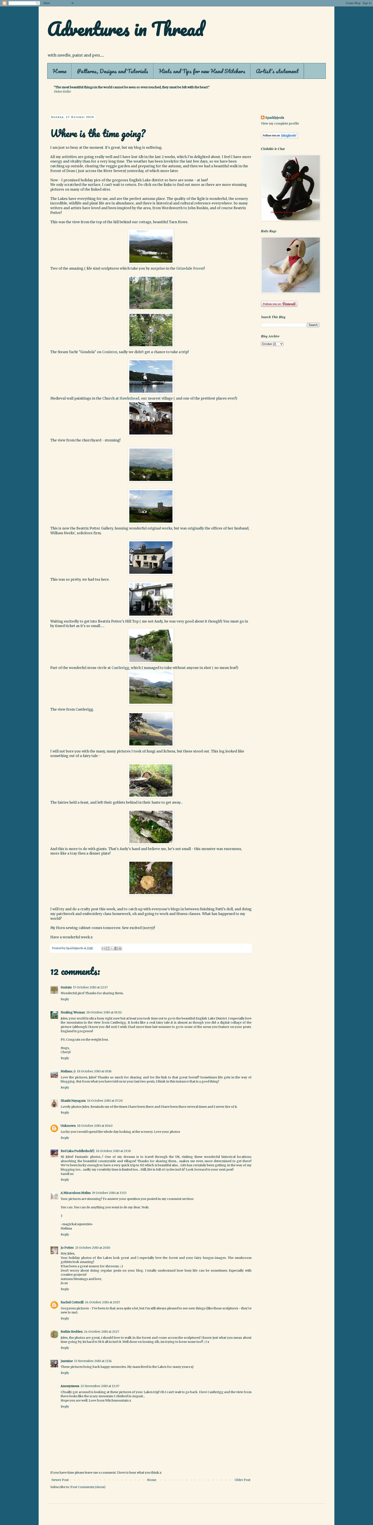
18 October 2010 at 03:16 (94, 1071)
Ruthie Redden (72, 1332)
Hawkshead (129, 398)
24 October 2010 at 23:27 (101, 1332)
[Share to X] (112, 948)
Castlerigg (120, 668)
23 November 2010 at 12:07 (100, 1386)
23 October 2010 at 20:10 (92, 1248)
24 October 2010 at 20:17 (102, 1302)
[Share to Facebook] (116, 948)
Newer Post (60, 1480)
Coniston (109, 352)
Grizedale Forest (190, 268)
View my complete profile (280, 123)
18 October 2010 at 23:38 (113, 1151)
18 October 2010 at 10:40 (94, 1126)
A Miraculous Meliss (76, 1193)
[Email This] (103, 948)
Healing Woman (73, 1012)
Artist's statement (277, 71)
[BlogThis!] (108, 948)
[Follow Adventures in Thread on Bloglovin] (279, 137)
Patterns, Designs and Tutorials (112, 71)
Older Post (242, 1480)
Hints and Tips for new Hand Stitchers (202, 71)
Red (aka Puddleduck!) (78, 1151)
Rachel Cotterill (72, 1302)
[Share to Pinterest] (120, 948)
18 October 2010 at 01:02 (104, 1012)
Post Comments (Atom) (88, 1487)
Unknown (68, 1126)
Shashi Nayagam (73, 1101)
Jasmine (67, 1361)
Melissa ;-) (68, 1071)
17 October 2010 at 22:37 (90, 987)
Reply (65, 999)
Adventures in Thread (125, 28)
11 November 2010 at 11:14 (93, 1361)
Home (59, 71)
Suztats (66, 987)
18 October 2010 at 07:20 (105, 1101)
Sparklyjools (274, 118)
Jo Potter (67, 1248)
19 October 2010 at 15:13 (109, 1193)
